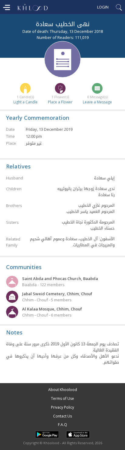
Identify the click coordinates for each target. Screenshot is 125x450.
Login (103, 7)
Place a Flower (60, 102)
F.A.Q (62, 424)
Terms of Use (62, 398)
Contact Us (62, 416)
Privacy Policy (62, 407)
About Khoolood (62, 389)
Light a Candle (25, 102)
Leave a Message (97, 102)
